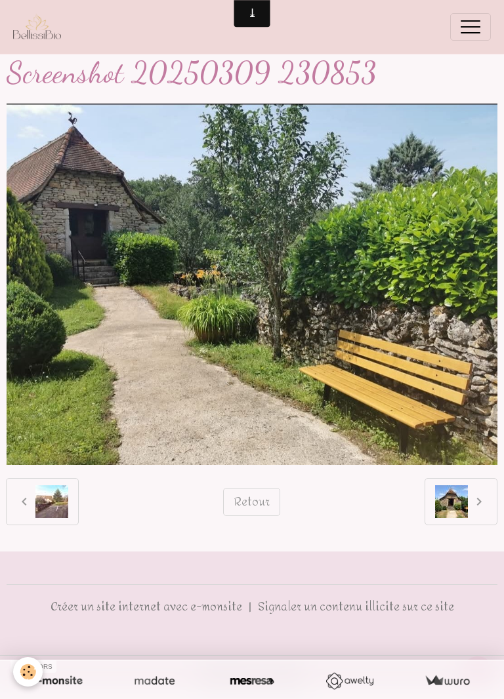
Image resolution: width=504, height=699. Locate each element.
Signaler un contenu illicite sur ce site (356, 606)
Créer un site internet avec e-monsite (146, 606)
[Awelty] (349, 681)
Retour (252, 501)
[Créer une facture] (447, 681)
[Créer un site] (56, 681)
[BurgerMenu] (470, 27)
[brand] (40, 27)
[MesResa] (252, 681)
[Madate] (154, 681)
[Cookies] (28, 672)
